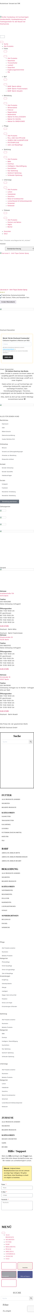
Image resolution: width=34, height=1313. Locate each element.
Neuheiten (6, 803)
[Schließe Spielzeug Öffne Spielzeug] (5, 152)
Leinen (4, 1083)
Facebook (5, 488)
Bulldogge (6, 919)
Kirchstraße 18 (5, 677)
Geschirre (5, 1091)
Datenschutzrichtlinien (8, 349)
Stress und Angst (7, 1002)
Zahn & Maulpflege (7, 973)
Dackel (4, 923)
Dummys (4, 1037)
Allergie (4, 987)
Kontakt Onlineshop (7, 468)
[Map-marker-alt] (25, 719)
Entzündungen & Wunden (9, 1006)
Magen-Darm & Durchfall (9, 995)
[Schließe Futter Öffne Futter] (5, 51)
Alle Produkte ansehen (11, 799)
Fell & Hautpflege (7, 966)
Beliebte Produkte (9, 807)
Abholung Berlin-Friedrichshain (14, 857)
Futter (7, 795)
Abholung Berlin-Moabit (11, 861)
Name (3, 1184)
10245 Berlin (4, 639)
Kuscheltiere (5, 1045)
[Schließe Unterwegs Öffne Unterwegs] (5, 183)
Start (1, 240)
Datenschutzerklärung (8, 435)
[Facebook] (2, 719)
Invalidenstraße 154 (7, 593)
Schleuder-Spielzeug (8, 1056)
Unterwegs (4, 1064)
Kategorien (8, 813)
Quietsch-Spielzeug (8, 1052)
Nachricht (4, 1199)
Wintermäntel (7, 890)
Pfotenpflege (6, 962)
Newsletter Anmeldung (9, 491)
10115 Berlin (4, 596)
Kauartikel (6, 824)
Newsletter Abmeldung (9, 495)
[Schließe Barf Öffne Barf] (5, 79)
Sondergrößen (10, 916)
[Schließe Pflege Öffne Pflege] (5, 129)
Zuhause (8, 1117)
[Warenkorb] (2, 36)
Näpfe (4, 1143)
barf (5, 848)
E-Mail (3, 1192)
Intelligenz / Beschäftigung (10, 1041)
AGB (3, 427)
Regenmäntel (7, 894)
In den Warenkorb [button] (8, 302)
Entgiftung (5, 979)
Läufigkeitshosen (9, 906)
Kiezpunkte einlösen (8, 459)
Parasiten (4, 999)
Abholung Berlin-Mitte (11, 853)
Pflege (2, 942)
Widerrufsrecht (6, 431)
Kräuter (5, 836)
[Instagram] (13, 719)
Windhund (6, 927)
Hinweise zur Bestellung (9, 455)
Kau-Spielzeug (6, 1049)
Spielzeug (3, 1014)
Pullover (5, 898)
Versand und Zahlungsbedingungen (12, 451)
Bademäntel (6, 902)
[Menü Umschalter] (1, 42)
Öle (3, 840)
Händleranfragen (7, 475)
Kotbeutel (5, 1106)
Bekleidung (10, 869)
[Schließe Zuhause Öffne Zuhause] (5, 213)
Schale (4, 910)
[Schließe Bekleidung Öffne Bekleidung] (5, 98)
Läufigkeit (5, 991)
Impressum (5, 424)
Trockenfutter (8, 820)
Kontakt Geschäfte (7, 471)
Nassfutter (6, 816)
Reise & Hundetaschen (8, 1095)
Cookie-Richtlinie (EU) (8, 439)
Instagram (5, 484)
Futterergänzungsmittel (12, 832)
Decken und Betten (9, 1139)
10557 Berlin (4, 679)
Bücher (4, 1147)
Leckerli (5, 828)
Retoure (4, 447)
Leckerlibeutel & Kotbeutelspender (12, 1103)
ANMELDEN (7, 357)
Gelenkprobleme (7, 983)
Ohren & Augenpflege (8, 969)
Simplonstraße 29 (6, 637)
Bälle (3, 1033)
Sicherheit (5, 1099)
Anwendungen (5, 976)
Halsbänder (5, 1087)
